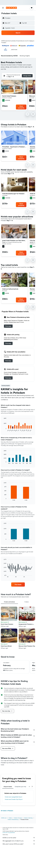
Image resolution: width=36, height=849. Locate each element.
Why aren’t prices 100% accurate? (13, 844)
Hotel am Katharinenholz (10, 289)
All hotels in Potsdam (7, 810)
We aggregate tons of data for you (13, 841)
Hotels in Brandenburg (13, 819)
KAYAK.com (4, 818)
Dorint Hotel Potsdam (9, 96)
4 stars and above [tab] (9, 602)
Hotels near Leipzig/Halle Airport (13, 797)
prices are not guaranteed (9, 832)
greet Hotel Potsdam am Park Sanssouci (14, 240)
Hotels (10, 818)
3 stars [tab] (27, 602)
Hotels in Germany (28, 818)
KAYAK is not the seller (9, 837)
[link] (8, 326)
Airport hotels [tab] (8, 786)
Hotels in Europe (18, 818)
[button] (3, 8)
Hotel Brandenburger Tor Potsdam (13, 193)
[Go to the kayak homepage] (11, 8)
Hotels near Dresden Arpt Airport (14, 799)
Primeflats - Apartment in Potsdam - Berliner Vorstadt (14, 147)
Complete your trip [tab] (20, 786)
